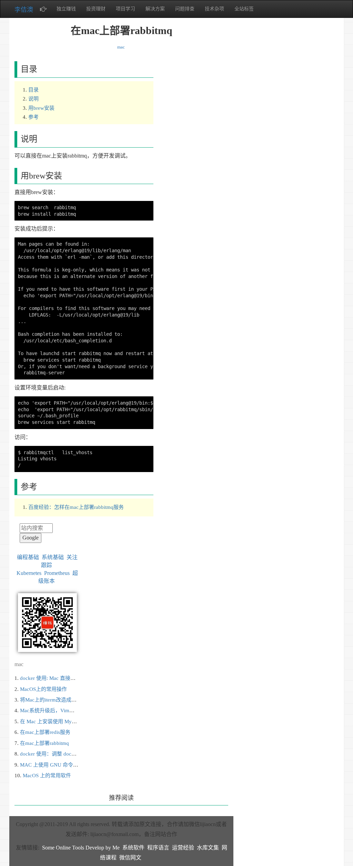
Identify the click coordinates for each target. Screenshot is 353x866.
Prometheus (57, 573)
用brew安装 (41, 108)
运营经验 (183, 848)
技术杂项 (214, 8)
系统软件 (133, 848)
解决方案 (155, 8)
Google (30, 538)
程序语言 (158, 848)
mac (121, 47)
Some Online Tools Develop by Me (81, 848)
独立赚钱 (66, 8)
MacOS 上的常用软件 (47, 775)
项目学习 (125, 8)
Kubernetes (29, 573)
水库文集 (208, 848)
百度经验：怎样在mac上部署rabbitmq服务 (76, 507)
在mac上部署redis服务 (45, 732)
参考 (33, 117)
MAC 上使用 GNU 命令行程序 (54, 765)
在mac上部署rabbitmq (44, 743)
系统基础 (53, 557)
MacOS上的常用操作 (43, 689)
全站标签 (244, 8)
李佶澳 (23, 9)
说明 (33, 98)
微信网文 (130, 857)
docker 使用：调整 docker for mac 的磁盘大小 (71, 754)
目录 (33, 90)
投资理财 (95, 8)
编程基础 (28, 557)
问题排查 (184, 8)
